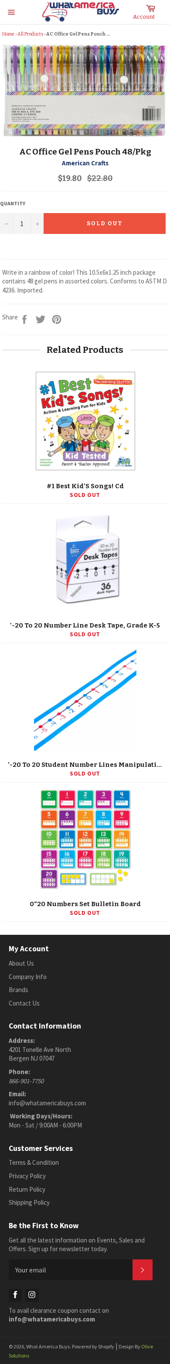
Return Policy (27, 1189)
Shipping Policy (29, 1202)
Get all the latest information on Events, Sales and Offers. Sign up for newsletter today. (77, 1244)
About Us (21, 963)
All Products (30, 34)
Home (8, 34)
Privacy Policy (27, 1176)
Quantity (12, 203)
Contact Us (24, 1003)
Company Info (28, 977)
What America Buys (48, 1346)
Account (144, 16)
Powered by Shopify (93, 1346)
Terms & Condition (34, 1162)
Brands (18, 990)
